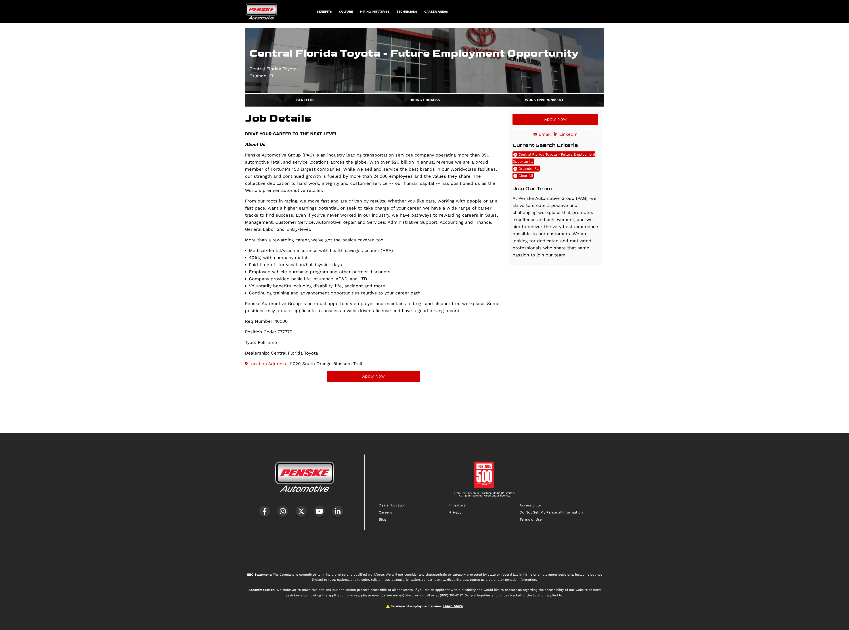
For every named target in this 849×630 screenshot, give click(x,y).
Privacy (455, 512)
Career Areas (436, 11)
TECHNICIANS (406, 11)
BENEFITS (324, 11)
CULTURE (346, 11)
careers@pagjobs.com (400, 595)
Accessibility (530, 505)
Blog (382, 519)
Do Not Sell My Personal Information (551, 512)
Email (545, 134)
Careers (385, 512)
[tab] (305, 100)
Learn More (453, 606)
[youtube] (319, 511)
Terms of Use (531, 519)
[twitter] (301, 511)
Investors (457, 505)
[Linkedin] (337, 511)
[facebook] (264, 511)
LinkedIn (568, 134)
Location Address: (268, 363)
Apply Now (373, 376)
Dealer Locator (392, 505)
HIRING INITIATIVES (374, 11)
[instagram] (282, 511)
